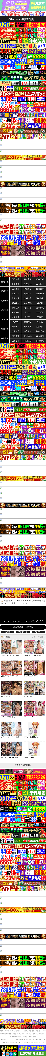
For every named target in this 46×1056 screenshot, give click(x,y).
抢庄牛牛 (27, 308)
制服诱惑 (40, 331)
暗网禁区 (15, 331)
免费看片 (4, 338)
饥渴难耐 (27, 298)
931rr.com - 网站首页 (21, 19)
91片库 (16, 322)
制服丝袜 (27, 294)
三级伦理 (15, 289)
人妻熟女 (15, 294)
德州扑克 (40, 308)
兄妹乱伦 (27, 336)
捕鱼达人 (15, 308)
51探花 (40, 317)
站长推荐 (4, 301)
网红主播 (27, 279)
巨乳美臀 (40, 289)
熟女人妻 (27, 327)
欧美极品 (27, 284)
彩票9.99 (15, 312)
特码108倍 (23, 632)
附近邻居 (15, 298)
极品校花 (15, 341)
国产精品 (15, 279)
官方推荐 (4, 310)
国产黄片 (15, 327)
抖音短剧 (15, 317)
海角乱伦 (27, 331)
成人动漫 (40, 284)
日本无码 (40, 279)
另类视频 (40, 294)
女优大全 (27, 322)
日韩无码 (40, 341)
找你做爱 (40, 298)
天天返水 (40, 312)
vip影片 (7, 632)
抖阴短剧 (27, 341)
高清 (28, 621)
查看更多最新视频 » (23, 765)
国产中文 (15, 336)
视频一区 (4, 282)
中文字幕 (27, 289)
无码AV (5, 320)
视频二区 (4, 291)
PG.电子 (38, 632)
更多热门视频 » (38, 637)
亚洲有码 (15, 284)
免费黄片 (40, 327)
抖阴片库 (4, 329)
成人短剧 (40, 336)
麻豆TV (28, 317)
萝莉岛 (40, 322)
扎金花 (28, 312)
